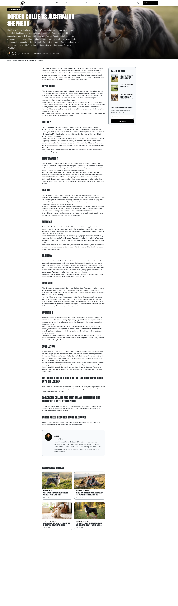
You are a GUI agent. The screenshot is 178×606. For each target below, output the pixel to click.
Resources (89, 3)
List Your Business (150, 3)
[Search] (138, 3)
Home (9, 60)
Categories (68, 3)
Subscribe (122, 121)
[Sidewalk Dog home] (22, 3)
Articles (15, 60)
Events (79, 3)
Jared (56, 436)
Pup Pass (101, 3)
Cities (58, 3)
